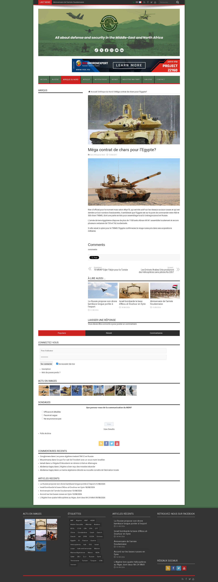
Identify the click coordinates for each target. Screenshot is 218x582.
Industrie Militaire (131, 80)
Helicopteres (75, 545)
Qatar (72, 557)
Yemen (73, 565)
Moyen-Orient (101, 80)
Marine (97, 549)
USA (100, 561)
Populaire (62, 333)
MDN (97, 553)
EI (79, 541)
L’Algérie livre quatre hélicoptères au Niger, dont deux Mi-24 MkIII (67, 497)
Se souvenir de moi (66, 364)
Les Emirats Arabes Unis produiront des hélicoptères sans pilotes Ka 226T (156, 270)
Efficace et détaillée (52, 412)
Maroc (90, 553)
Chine (72, 533)
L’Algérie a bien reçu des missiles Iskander (77, 467)
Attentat (88, 524)
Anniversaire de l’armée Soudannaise (68, 2)
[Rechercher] (177, 2)
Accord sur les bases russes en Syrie (56, 494)
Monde (115, 80)
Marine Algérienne (77, 553)
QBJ (78, 557)
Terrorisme (74, 561)
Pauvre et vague (50, 415)
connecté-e (107, 324)
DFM (85, 537)
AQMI (92, 520)
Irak (84, 545)
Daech (99, 533)
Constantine (82, 533)
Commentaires (156, 333)
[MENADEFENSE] (109, 54)
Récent (109, 333)
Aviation (97, 524)
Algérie (55, 80)
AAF (71, 520)
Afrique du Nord (70, 80)
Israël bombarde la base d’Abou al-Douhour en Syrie (132, 302)
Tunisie (85, 561)
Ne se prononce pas (52, 419)
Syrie (99, 557)
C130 (79, 528)
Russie (91, 557)
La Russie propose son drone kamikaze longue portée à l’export (102, 304)
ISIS (90, 545)
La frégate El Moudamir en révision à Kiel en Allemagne (73, 463)
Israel (96, 545)
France (85, 541)
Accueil (43, 80)
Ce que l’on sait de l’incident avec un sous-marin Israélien (81, 460)
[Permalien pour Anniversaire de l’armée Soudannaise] (165, 298)
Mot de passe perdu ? (51, 372)
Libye (72, 549)
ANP (86, 520)
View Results (109, 429)
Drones (99, 537)
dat (79, 537)
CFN (90, 528)
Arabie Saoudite (76, 524)
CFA (85, 528)
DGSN (91, 537)
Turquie (93, 561)
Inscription (46, 369)
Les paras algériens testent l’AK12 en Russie (74, 456)
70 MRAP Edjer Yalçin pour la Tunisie (111, 269)
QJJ (84, 557)
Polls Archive (45, 433)
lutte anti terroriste (84, 549)
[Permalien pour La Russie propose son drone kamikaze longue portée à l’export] (103, 298)
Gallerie (148, 80)
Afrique (86, 80)
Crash (92, 533)
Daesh (72, 537)
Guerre (93, 541)
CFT (96, 528)
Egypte (73, 541)
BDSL (72, 528)
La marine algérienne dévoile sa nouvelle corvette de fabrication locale (89, 470)
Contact (161, 80)
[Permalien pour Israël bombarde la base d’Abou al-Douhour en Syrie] (134, 298)
